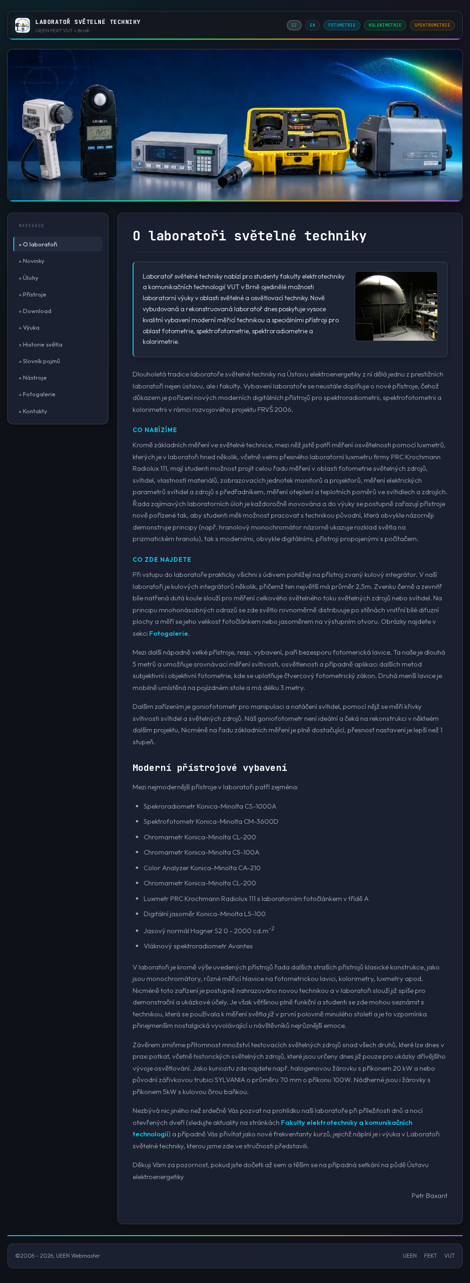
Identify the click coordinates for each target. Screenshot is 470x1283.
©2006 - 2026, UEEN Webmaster (57, 1255)
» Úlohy (29, 277)
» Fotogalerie (37, 394)
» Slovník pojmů (39, 361)
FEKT (430, 1255)
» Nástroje (33, 377)
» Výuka (29, 327)
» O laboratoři (38, 244)
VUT (449, 1255)
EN (312, 25)
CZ (294, 25)
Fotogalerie (168, 633)
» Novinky (32, 260)
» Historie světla (40, 344)
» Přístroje (32, 294)
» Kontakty (33, 411)
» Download (35, 310)
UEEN (410, 1255)
